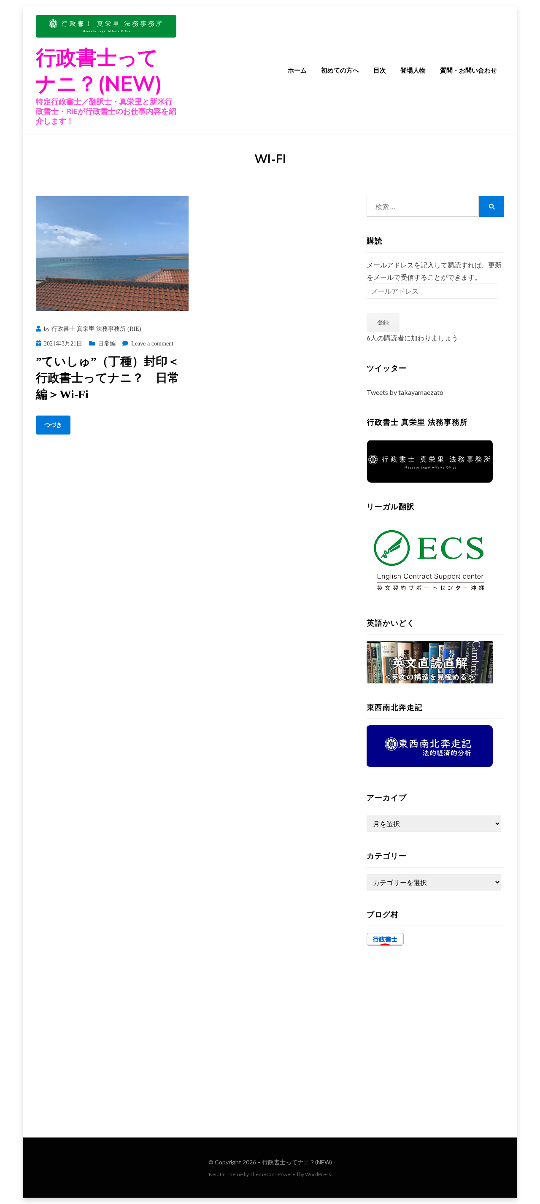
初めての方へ (340, 70)
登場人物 (413, 70)
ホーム (297, 70)
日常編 (107, 343)
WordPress (318, 1174)
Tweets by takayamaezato (405, 392)
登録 (383, 322)
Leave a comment (152, 343)
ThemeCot (262, 1174)
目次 (379, 70)
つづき (53, 425)
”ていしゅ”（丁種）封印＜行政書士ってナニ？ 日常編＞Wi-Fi (107, 378)
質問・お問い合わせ (468, 70)
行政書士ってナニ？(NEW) (297, 1162)
